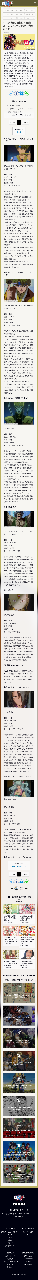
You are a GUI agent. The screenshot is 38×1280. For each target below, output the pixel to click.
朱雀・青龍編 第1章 (15, 112)
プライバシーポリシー (10, 1261)
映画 (10, 1240)
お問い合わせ (10, 1256)
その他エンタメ (10, 1246)
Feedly (29, 1264)
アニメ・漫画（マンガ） (10, 1232)
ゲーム (10, 1235)
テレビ (10, 1243)
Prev (13, 122)
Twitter (29, 1256)
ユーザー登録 (28, 1232)
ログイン (28, 1235)
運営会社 (10, 1267)
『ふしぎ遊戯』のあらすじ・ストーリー (19, 109)
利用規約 (10, 1259)
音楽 (10, 1237)
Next (25, 122)
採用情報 (10, 1264)
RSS (29, 1261)
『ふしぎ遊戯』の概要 (12, 105)
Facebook (29, 1259)
